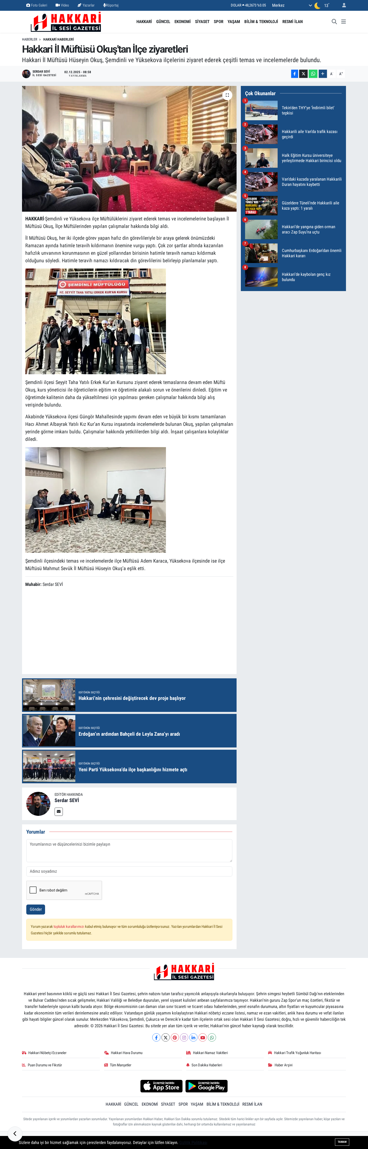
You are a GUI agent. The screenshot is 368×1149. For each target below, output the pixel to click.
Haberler (29, 39)
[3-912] (95, 321)
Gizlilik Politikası (193, 1142)
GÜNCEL (163, 21)
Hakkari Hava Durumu (126, 1053)
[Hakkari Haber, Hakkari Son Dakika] (66, 21)
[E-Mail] (59, 812)
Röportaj (112, 5)
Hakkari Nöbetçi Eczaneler (47, 1053)
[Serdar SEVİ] (38, 803)
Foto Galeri (39, 5)
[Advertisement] (129, 631)
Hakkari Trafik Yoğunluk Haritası (297, 1053)
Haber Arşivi (283, 1065)
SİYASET (202, 21)
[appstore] (161, 1085)
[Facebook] (156, 1037)
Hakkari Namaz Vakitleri (210, 1053)
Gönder (36, 909)
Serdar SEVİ (67, 800)
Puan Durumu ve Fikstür (45, 1065)
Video (65, 5)
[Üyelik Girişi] (342, 5)
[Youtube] (203, 1037)
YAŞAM (234, 21)
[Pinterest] (175, 1037)
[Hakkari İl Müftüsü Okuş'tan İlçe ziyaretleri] (129, 149)
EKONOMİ (182, 21)
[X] (165, 1037)
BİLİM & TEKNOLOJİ (261, 21)
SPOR (218, 21)
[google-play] (207, 1085)
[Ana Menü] (343, 22)
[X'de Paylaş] (303, 74)
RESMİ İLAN (292, 21)
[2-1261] (95, 499)
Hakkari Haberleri (58, 39)
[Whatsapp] (212, 1037)
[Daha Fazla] (323, 74)
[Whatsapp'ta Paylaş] (313, 74)
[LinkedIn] (193, 1037)
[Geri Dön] (15, 1133)
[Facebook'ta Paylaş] (294, 74)
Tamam (342, 1141)
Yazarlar (89, 5)
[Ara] (334, 22)
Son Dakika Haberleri (207, 1065)
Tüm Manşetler (120, 1065)
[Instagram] (184, 1037)
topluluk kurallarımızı (69, 926)
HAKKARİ (144, 21)
